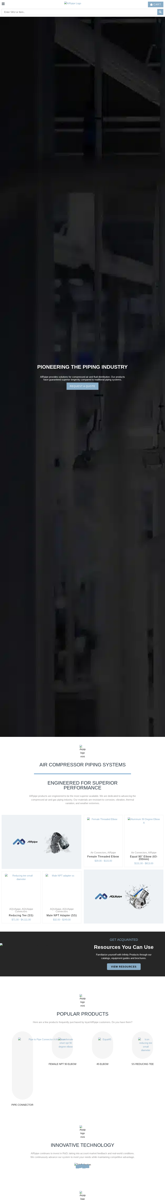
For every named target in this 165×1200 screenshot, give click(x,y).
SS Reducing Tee (142, 1064)
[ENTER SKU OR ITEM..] (79, 12)
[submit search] (160, 12)
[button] (2, 374)
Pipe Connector (22, 1104)
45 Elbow (102, 1064)
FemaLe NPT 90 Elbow (62, 1064)
